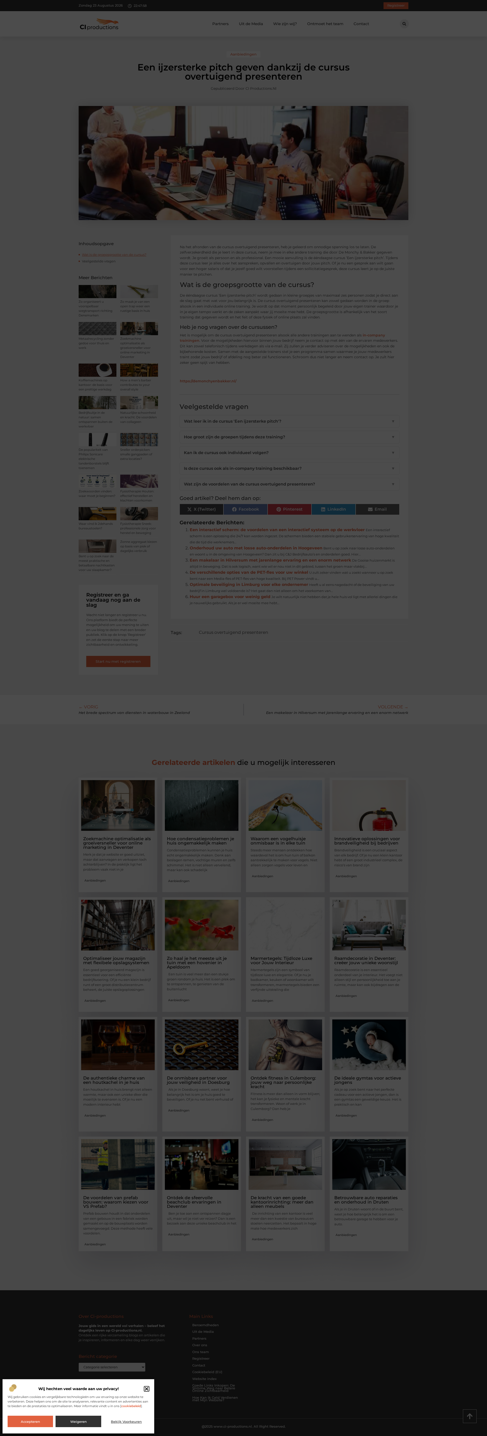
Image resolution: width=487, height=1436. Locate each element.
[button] (146, 1388)
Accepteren (30, 1422)
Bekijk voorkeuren (126, 1422)
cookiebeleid (131, 1406)
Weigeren (78, 1422)
